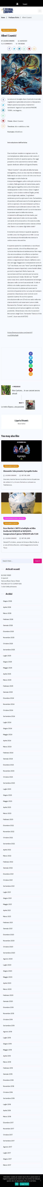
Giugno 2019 (7, 1044)
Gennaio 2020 (8, 1001)
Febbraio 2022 (8, 862)
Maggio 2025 (7, 668)
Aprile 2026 (7, 607)
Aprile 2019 (7, 1056)
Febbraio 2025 (8, 686)
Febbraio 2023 (8, 819)
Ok (17, 1184)
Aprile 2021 (7, 910)
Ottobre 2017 (8, 1135)
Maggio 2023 (7, 801)
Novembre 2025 (8, 638)
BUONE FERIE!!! (6, 575)
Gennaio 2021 (7, 929)
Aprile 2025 (7, 674)
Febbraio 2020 (8, 995)
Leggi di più (24, 1184)
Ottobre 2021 (7, 880)
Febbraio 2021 (8, 923)
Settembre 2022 (9, 844)
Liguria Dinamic (11, 475)
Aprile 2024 (7, 741)
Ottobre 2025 (8, 644)
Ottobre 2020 (8, 947)
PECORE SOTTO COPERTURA (11, 584)
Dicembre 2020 (8, 935)
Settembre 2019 (8, 1026)
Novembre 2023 (8, 771)
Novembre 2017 (8, 1129)
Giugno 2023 (7, 795)
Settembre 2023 (9, 783)
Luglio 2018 (7, 1104)
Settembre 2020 (9, 953)
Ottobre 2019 (8, 1020)
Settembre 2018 (8, 1098)
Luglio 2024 (7, 722)
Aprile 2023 (7, 807)
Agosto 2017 (7, 1147)
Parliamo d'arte (14, 17)
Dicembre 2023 (8, 765)
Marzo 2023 (7, 813)
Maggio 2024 (7, 735)
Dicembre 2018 (8, 1080)
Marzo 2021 (7, 916)
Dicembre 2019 (8, 1007)
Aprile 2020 (7, 983)
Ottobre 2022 (8, 838)
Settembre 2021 (8, 886)
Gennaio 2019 (7, 1074)
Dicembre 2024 (8, 698)
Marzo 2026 (7, 613)
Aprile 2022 (7, 850)
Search (37, 561)
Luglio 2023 (7, 789)
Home (3, 17)
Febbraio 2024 (8, 753)
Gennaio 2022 (8, 868)
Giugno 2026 (7, 601)
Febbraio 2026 (8, 619)
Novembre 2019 (8, 1013)
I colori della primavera (8, 587)
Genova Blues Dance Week (10, 581)
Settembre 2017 (8, 1141)
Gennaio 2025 (8, 692)
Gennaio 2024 (8, 759)
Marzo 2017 (7, 1165)
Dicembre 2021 (8, 874)
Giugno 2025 (7, 662)
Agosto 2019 (7, 1032)
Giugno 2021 (7, 898)
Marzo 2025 (7, 680)
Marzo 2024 (7, 747)
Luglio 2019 (7, 1038)
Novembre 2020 (8, 941)
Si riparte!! (4, 578)
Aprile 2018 (7, 1110)
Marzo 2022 (7, 856)
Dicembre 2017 (8, 1123)
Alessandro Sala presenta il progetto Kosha (20, 471)
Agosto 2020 (7, 959)
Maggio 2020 (7, 977)
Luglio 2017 (7, 1153)
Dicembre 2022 (8, 826)
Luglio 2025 (7, 656)
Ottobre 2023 (8, 777)
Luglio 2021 (7, 892)
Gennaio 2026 (8, 625)
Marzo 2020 (7, 989)
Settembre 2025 (9, 650)
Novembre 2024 (8, 704)
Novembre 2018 (8, 1086)
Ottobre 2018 (8, 1092)
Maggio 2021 (7, 904)
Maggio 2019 (7, 1050)
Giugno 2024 (7, 728)
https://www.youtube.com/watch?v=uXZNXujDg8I (20, 333)
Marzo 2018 (7, 1117)
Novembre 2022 (8, 832)
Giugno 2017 (7, 1159)
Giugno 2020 (7, 971)
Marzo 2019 (7, 1062)
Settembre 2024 (9, 716)
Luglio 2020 (7, 965)
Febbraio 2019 (8, 1068)
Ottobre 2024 (8, 710)
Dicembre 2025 (8, 631)
